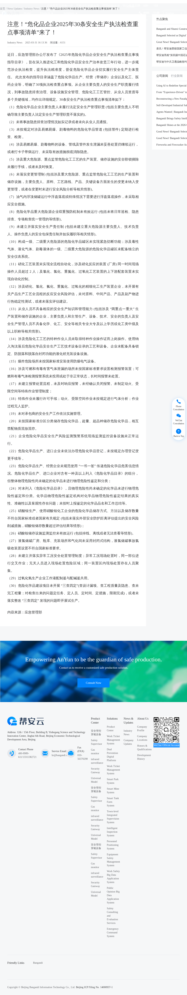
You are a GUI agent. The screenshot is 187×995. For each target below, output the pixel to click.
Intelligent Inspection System (112, 832)
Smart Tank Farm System (113, 802)
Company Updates (128, 742)
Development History (144, 757)
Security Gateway (95, 770)
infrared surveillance (97, 761)
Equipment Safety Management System (113, 860)
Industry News (14, 42)
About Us (130, 13)
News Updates (113, 13)
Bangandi (38, 962)
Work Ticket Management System (113, 740)
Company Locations (142, 738)
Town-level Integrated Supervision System (113, 817)
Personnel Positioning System (113, 845)
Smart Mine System (113, 790)
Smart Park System (113, 781)
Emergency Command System (113, 933)
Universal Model (96, 780)
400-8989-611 (146, 13)
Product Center (111, 728)
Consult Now (93, 682)
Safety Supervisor (96, 742)
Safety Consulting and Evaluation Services (112, 915)
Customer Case (93, 13)
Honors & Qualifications (144, 747)
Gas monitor (95, 751)
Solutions (69, 13)
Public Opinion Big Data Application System (113, 895)
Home (27, 13)
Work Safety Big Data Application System (113, 877)
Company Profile (142, 728)
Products (45, 13)
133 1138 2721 (156, 13)
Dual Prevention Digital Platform (112, 755)
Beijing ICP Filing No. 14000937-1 (94, 987)
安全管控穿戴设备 (96, 732)
